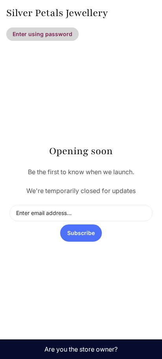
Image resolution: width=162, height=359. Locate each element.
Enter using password (42, 34)
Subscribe (81, 233)
